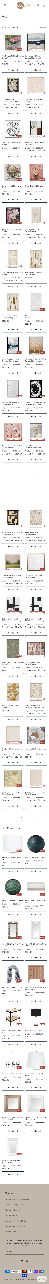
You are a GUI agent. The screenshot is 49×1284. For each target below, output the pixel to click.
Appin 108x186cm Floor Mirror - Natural (13, 945)
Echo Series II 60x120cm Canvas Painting (33, 230)
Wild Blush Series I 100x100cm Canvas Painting (12, 492)
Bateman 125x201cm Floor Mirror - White (11, 1161)
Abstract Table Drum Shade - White (12, 858)
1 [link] (14, 817)
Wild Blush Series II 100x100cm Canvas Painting (13, 447)
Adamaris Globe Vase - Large (34, 857)
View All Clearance (12, 1232)
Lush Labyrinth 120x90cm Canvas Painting (34, 663)
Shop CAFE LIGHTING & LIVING (20, 1279)
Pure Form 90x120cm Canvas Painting (12, 750)
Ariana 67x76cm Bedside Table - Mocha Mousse (36, 988)
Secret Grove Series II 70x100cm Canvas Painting (34, 706)
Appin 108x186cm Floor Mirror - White (36, 945)
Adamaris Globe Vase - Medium (12, 901)
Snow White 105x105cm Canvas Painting (33, 577)
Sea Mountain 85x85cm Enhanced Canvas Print (33, 57)
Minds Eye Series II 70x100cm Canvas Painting (12, 533)
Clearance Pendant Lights (15, 1226)
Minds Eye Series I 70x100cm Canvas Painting (35, 492)
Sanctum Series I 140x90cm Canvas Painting (34, 793)
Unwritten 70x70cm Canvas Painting (34, 100)
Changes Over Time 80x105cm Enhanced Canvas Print (35, 360)
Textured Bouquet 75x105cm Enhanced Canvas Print (12, 100)
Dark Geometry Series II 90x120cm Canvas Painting (34, 620)
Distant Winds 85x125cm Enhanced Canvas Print (33, 447)
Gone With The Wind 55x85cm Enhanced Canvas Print (36, 403)
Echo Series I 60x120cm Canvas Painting (13, 273)
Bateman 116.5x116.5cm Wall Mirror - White (35, 1118)
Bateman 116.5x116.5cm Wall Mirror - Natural (12, 1118)
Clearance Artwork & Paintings (17, 1199)
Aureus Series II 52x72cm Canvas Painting (10, 317)
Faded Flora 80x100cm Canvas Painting (35, 187)
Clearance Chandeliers (13, 1210)
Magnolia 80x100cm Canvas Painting (11, 230)
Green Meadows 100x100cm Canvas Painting (12, 577)
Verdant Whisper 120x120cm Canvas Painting (12, 793)
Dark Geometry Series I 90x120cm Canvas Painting (11, 620)
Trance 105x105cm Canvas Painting (11, 143)
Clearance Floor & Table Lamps (17, 1221)
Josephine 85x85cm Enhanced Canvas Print (35, 750)
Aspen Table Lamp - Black (34, 1030)
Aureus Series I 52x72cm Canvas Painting (33, 273)
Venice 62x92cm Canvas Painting (10, 706)
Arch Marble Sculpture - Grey (12, 987)
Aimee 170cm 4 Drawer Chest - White (35, 902)
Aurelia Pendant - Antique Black (13, 1074)
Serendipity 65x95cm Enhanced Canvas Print (13, 663)
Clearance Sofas (11, 1215)
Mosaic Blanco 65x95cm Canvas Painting (10, 403)
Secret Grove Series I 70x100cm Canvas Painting (36, 533)
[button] (4, 5)
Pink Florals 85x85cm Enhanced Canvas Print (13, 57)
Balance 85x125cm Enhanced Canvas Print (35, 143)
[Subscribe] (41, 1252)
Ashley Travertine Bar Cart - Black (11, 1031)
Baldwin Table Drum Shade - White (35, 1075)
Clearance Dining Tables (14, 1205)
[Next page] (34, 817)
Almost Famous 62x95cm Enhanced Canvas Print (10, 360)
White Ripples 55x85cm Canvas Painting (36, 317)
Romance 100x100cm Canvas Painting (12, 187)
